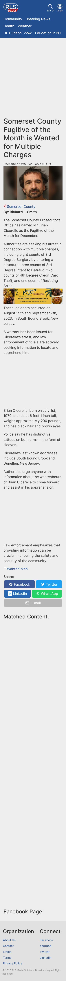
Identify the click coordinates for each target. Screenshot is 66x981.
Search (50, 10)
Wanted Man (17, 569)
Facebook (21, 584)
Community (12, 19)
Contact (8, 946)
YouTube (45, 946)
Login (60, 10)
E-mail (35, 603)
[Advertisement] (33, 75)
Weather (25, 26)
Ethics (7, 952)
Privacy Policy (12, 963)
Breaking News (38, 19)
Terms (7, 957)
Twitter (51, 584)
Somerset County (21, 206)
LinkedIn (19, 594)
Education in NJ (48, 33)
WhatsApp (49, 594)
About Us (9, 940)
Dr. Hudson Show (17, 33)
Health (8, 26)
